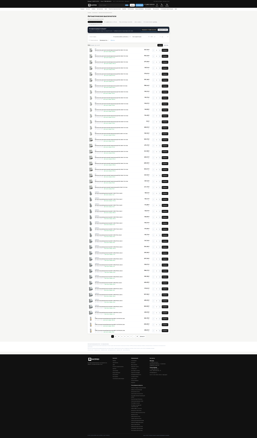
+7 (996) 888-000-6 (154, 369)
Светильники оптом (135, 416)
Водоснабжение (139, 9)
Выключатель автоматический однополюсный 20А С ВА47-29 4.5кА (111, 103)
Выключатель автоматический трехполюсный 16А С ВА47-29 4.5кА (111, 145)
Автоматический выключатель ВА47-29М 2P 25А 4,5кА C (109, 253)
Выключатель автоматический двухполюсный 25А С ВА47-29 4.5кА (111, 62)
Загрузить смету (163, 29)
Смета (132, 5)
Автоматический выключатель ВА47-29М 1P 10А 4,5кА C (108, 199)
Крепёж (124, 9)
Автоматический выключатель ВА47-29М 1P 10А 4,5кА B (108, 193)
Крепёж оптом (134, 414)
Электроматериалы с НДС (137, 401)
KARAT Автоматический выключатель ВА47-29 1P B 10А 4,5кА (110, 318)
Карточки (166, 45)
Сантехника (131, 9)
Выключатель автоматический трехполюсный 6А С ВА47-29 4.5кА (111, 187)
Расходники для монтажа (136, 430)
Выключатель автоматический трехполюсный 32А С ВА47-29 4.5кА (111, 163)
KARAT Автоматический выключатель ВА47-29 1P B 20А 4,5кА (110, 330)
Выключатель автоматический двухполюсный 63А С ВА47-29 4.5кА (111, 80)
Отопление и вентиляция (167, 9)
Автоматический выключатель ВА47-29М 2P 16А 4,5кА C (108, 247)
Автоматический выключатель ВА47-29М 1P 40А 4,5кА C (108, 229)
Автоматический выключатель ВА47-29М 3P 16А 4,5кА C (108, 294)
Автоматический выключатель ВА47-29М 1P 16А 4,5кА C (108, 211)
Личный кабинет (135, 380)
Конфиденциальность (136, 374)
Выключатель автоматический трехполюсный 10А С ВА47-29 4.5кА (111, 139)
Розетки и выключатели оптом (138, 412)
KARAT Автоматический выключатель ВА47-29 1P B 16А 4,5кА (110, 324)
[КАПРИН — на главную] (92, 5)
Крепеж (114, 368)
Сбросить (112, 40)
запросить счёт (97, 349)
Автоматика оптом (135, 391)
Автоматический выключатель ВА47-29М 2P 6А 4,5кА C (108, 282)
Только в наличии (94, 40)
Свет (106, 9)
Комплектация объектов (136, 399)
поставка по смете (104, 349)
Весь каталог (134, 364)
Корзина (133, 382)
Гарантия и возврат (135, 372)
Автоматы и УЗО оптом (136, 410)
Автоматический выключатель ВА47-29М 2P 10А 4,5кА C (108, 241)
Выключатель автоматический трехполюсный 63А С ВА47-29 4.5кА (111, 181)
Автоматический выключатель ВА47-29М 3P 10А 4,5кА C (108, 288)
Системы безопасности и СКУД (95, 24)
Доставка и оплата (135, 370)
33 (137, 336)
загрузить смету (90, 349)
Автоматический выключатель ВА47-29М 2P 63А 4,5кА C (109, 276)
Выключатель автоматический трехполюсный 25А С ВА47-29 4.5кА (111, 157)
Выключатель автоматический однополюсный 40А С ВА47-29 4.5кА (111, 121)
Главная (82, 9)
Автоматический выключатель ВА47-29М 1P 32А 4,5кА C (108, 223)
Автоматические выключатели (95, 22)
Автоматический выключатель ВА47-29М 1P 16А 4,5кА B (108, 205)
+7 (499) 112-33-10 (149, 4)
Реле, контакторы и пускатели (125, 22)
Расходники (156, 9)
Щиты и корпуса (138, 22)
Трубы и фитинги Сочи (136, 418)
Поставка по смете (135, 403)
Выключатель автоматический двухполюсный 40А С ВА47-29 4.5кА (111, 68)
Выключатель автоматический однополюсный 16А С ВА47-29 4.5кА (111, 97)
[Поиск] (126, 5)
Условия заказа (134, 376)
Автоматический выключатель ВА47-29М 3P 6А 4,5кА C (108, 312)
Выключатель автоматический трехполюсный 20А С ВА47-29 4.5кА (111, 151)
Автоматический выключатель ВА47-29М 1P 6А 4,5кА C (108, 235)
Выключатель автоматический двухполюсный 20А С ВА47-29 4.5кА (111, 56)
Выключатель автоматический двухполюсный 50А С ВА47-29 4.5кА (111, 74)
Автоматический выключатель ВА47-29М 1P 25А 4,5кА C (108, 217)
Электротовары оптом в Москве (138, 387)
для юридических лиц (112, 349)
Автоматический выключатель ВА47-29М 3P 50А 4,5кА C (109, 306)
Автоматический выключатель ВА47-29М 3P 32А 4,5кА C (109, 300)
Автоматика (100, 9)
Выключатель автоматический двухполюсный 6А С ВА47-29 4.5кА (111, 85)
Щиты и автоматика (135, 424)
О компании (133, 360)
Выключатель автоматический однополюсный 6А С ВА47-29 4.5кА (111, 133)
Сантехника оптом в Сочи (137, 393)
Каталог (88, 9)
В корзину (165, 50)
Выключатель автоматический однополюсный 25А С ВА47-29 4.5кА (111, 109)
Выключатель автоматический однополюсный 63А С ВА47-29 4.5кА (111, 127)
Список (160, 45)
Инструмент (148, 9)
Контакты (133, 362)
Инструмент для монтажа (137, 428)
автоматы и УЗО (119, 349)
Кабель (93, 9)
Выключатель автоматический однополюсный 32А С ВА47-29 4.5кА (111, 115)
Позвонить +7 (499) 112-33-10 (149, 29)
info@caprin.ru (154, 372)
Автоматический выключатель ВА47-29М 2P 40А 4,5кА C (109, 264)
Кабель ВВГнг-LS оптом (136, 408)
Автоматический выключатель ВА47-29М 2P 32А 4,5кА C (109, 258)
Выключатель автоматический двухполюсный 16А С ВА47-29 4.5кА (111, 50)
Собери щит (139, 5)
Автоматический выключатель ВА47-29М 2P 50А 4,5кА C (109, 270)
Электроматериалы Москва (137, 420)
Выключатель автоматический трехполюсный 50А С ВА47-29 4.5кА (111, 175)
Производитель (103, 40)
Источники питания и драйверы (150, 22)
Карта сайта (134, 378)
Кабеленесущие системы (137, 426)
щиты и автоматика (126, 349)
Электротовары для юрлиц (137, 422)
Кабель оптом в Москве (136, 389)
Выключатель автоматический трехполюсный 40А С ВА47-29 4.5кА (111, 169)
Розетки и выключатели (115, 9)
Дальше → (142, 336)
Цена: (151, 36)
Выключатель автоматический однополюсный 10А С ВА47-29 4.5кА (111, 91)
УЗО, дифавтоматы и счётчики (110, 22)
